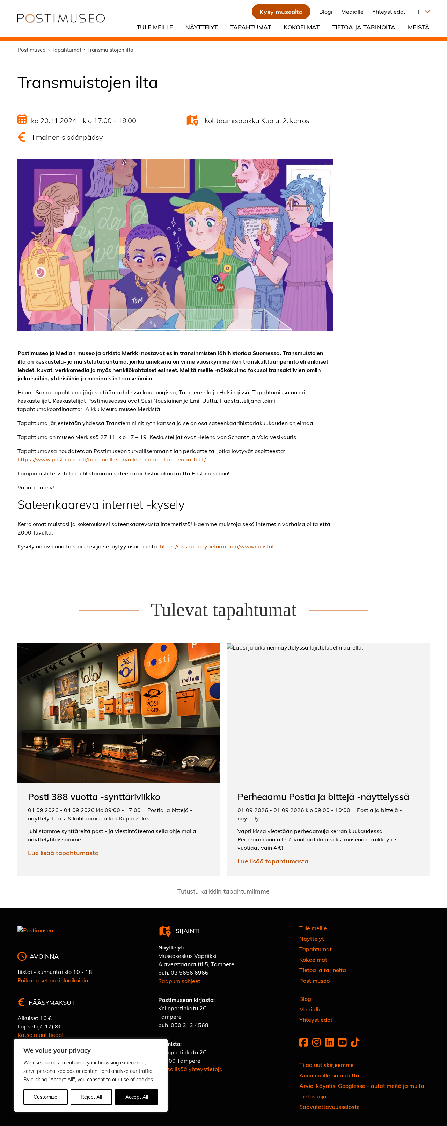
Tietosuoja (313, 1096)
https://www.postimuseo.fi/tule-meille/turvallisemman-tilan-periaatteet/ (111, 459)
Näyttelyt (201, 27)
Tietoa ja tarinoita (363, 27)
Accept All (136, 1096)
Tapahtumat (250, 27)
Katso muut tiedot (40, 1034)
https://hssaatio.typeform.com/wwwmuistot (217, 546)
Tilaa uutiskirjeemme (326, 1064)
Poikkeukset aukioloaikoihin (52, 980)
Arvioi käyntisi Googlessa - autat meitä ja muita (361, 1085)
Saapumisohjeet (179, 980)
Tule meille (155, 27)
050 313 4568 (189, 1024)
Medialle (352, 11)
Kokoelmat (302, 27)
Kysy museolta (281, 11)
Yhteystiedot (388, 11)
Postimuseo (314, 980)
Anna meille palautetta (329, 1075)
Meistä (419, 27)
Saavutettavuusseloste (329, 1106)
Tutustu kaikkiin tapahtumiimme (223, 891)
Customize (45, 1096)
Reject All (91, 1096)
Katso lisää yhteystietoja (190, 1069)
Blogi (325, 11)
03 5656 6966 (189, 972)
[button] (422, 11)
